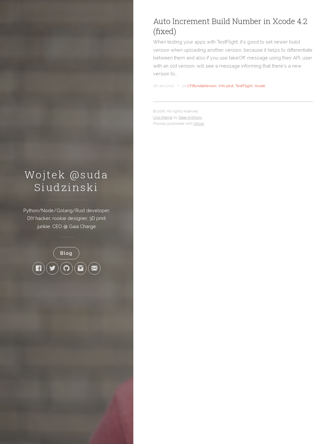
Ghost (199, 123)
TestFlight (244, 86)
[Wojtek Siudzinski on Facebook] (39, 268)
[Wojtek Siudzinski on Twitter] (52, 268)
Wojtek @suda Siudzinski (66, 180)
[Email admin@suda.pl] (94, 268)
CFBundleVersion (202, 86)
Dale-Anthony (190, 117)
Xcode (260, 86)
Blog (66, 253)
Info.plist (226, 86)
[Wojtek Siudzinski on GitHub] (66, 268)
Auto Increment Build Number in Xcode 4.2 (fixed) (230, 26)
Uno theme (162, 117)
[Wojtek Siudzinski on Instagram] (80, 268)
